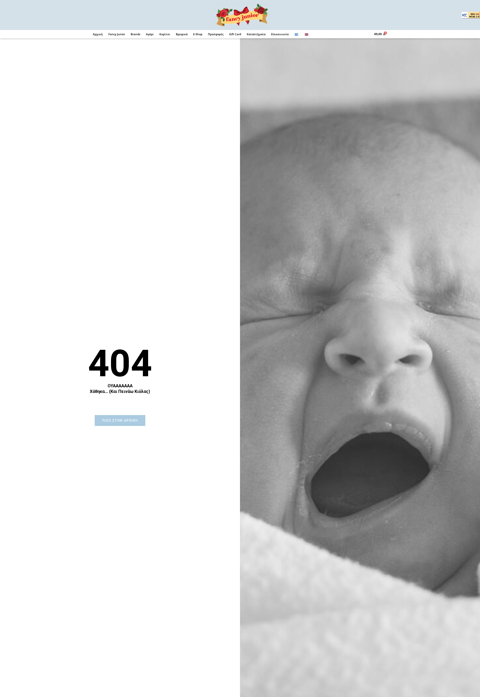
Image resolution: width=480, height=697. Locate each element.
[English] (307, 34)
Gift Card (235, 34)
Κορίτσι (164, 34)
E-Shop (197, 34)
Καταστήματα (256, 34)
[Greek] (296, 34)
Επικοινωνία (280, 34)
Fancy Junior (116, 34)
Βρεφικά (182, 34)
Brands (135, 34)
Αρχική (98, 34)
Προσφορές (216, 34)
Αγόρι (150, 34)
